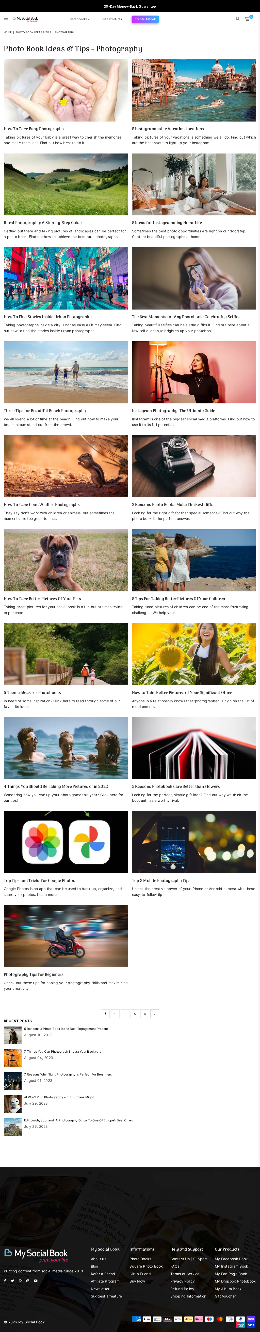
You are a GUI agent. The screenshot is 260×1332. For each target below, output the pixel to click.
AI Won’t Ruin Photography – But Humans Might (59, 1097)
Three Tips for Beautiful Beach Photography (45, 411)
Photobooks (79, 19)
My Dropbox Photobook (235, 1281)
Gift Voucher (225, 1296)
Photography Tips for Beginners (34, 974)
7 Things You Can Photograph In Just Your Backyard (63, 1051)
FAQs (174, 1266)
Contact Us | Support (188, 1259)
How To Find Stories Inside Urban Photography (48, 317)
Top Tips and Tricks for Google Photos (39, 881)
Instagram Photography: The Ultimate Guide (173, 411)
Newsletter (100, 1289)
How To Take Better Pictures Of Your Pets (42, 599)
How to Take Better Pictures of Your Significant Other (182, 693)
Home (8, 32)
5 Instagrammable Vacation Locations (168, 129)
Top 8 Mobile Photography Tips (161, 881)
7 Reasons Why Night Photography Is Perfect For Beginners (68, 1074)
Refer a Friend (103, 1274)
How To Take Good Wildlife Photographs (42, 505)
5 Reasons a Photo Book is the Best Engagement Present (66, 1029)
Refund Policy (182, 1289)
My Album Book (228, 1289)
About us (98, 1259)
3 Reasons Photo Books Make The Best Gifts (173, 505)
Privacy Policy (182, 1281)
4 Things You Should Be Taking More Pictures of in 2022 (56, 786)
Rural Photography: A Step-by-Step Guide (43, 223)
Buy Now (137, 1281)
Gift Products (112, 19)
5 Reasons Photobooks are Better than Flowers (176, 786)
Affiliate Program (105, 1281)
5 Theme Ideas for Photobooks (32, 693)
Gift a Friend (140, 1274)
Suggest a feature (106, 1296)
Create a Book (145, 19)
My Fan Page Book (231, 1274)
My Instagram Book (231, 1266)
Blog (95, 1266)
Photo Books (140, 1259)
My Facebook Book (231, 1259)
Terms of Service (184, 1274)
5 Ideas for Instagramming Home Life (167, 223)
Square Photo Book (146, 1266)
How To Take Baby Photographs (34, 129)
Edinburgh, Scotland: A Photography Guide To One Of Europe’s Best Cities (78, 1120)
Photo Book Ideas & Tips (33, 32)
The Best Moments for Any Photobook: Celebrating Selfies (186, 317)
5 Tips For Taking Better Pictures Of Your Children (178, 599)
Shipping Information (188, 1296)
